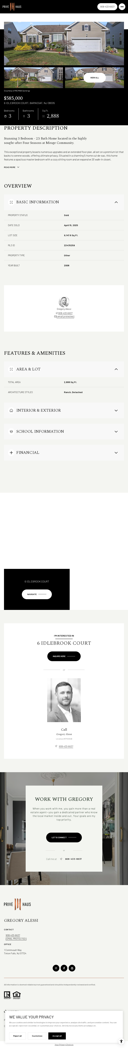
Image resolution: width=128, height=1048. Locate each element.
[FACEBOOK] (64, 968)
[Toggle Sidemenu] (122, 6)
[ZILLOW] (72, 968)
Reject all (17, 1036)
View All (94, 77)
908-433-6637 (107, 6)
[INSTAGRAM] (56, 968)
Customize (37, 1036)
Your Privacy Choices (64, 1044)
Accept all (57, 1036)
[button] (64, 837)
